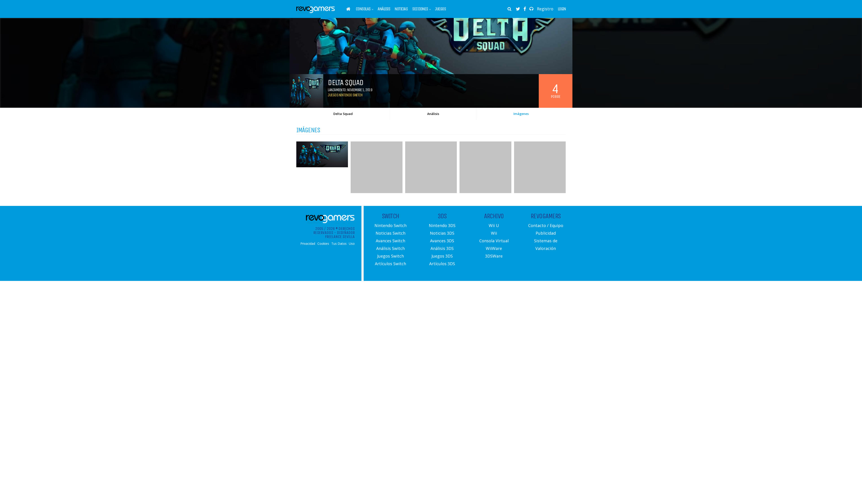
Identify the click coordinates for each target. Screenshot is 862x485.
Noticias (401, 9)
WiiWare (494, 248)
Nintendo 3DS (442, 225)
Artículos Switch (390, 263)
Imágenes (521, 114)
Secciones (420, 9)
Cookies (323, 243)
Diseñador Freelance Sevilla (340, 234)
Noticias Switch (390, 233)
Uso (352, 243)
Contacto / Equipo (545, 225)
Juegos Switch (390, 256)
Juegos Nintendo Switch (345, 95)
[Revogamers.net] (315, 12)
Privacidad (307, 243)
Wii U (494, 225)
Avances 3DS (442, 240)
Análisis (384, 9)
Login (562, 9)
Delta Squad (343, 114)
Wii (494, 233)
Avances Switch (390, 240)
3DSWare (494, 256)
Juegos (440, 9)
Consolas (363, 9)
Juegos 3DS (442, 256)
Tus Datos (339, 243)
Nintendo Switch (390, 225)
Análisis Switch (390, 248)
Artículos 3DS (442, 263)
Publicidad (546, 233)
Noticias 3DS (442, 233)
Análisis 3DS (442, 248)
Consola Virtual (494, 240)
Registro (545, 9)
